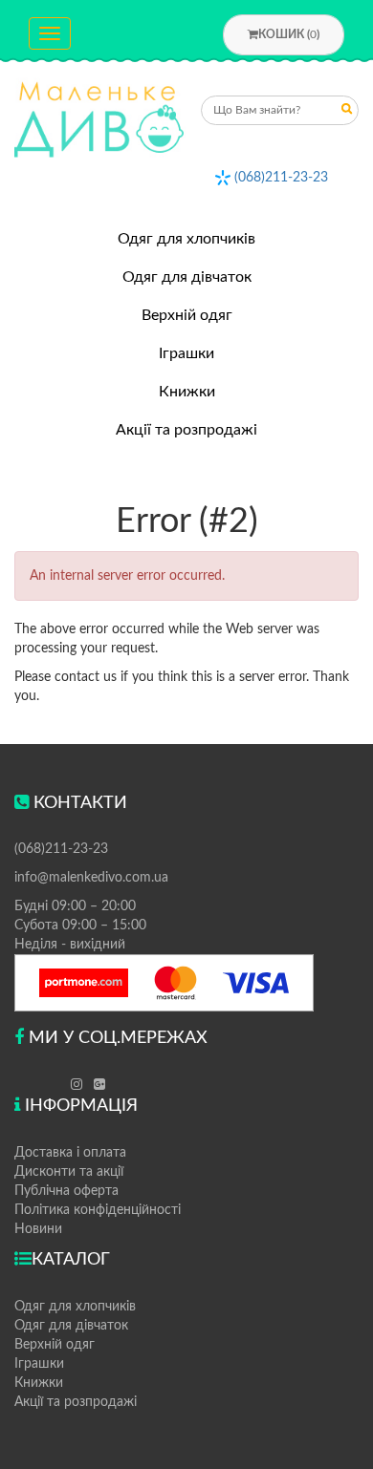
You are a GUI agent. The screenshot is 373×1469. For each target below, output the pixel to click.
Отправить (347, 112)
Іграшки (186, 353)
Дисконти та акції (68, 1172)
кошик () (288, 34)
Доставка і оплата (70, 1153)
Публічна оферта (66, 1191)
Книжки (187, 391)
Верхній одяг (187, 315)
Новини (38, 1229)
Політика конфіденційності (97, 1210)
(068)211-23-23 (281, 177)
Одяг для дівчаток (187, 277)
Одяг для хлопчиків (186, 238)
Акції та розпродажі (186, 429)
